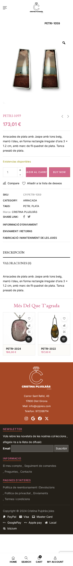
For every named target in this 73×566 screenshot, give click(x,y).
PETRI (26, 206)
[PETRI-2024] (19, 328)
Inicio (16, 23)
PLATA (35, 206)
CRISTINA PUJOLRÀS (24, 211)
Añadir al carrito (36, 172)
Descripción (14, 252)
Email (6, 448)
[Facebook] (40, 418)
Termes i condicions (17, 499)
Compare (13, 183)
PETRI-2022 (48, 348)
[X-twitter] (47, 418)
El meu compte (12, 465)
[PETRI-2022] (54, 328)
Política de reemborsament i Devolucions (29, 487)
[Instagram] (26, 418)
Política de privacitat (18, 493)
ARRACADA (32, 23)
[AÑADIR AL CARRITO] (28, 339)
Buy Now (59, 172)
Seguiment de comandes (40, 465)
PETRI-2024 (13, 348)
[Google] (33, 418)
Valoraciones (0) (17, 263)
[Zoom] (63, 42)
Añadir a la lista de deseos (44, 183)
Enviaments (40, 493)
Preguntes (11, 471)
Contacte (26, 471)
